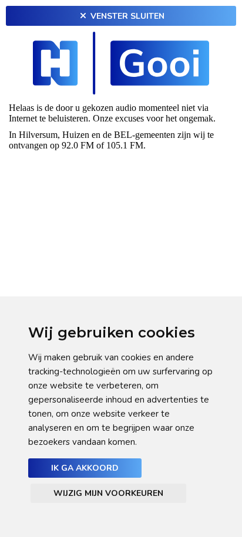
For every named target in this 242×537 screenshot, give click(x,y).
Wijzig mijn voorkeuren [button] (108, 493)
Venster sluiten (126, 16)
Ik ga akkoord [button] (85, 468)
